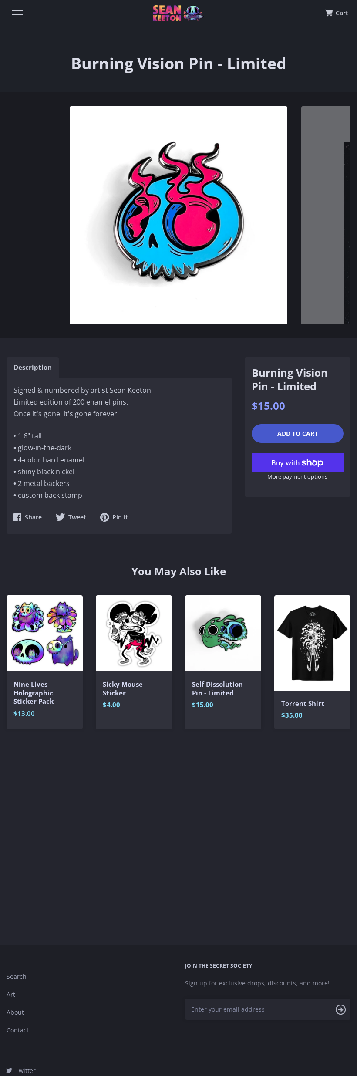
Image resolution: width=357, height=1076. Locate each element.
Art (11, 994)
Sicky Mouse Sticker (123, 688)
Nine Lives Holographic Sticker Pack (33, 692)
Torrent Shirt (302, 703)
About (15, 1012)
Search (17, 976)
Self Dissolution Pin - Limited (217, 688)
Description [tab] (32, 367)
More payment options (297, 476)
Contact (18, 1030)
